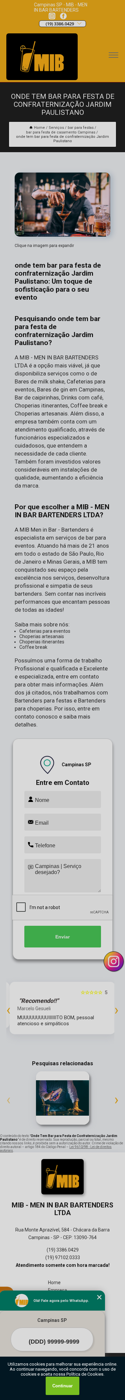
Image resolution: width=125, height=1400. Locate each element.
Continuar (62, 1385)
